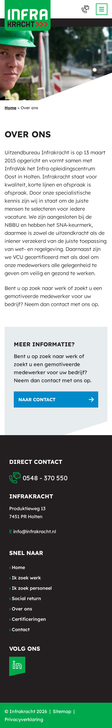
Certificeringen (27, 619)
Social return (25, 598)
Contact (19, 629)
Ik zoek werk (25, 578)
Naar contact (36, 399)
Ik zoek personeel (30, 588)
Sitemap (62, 711)
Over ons (20, 609)
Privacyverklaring (24, 719)
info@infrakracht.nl (34, 531)
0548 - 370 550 (45, 478)
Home (10, 107)
